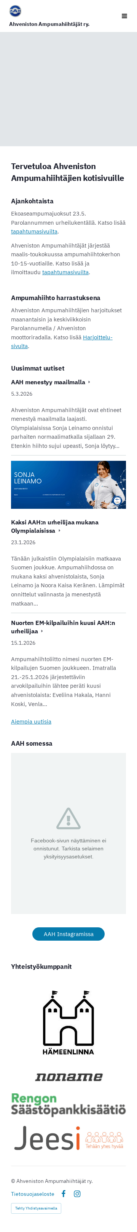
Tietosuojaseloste (32, 1194)
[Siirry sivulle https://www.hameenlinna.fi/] (68, 1022)
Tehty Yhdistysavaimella (36, 1208)
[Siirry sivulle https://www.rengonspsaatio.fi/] (68, 1105)
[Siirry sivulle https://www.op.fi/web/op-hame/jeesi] (68, 1137)
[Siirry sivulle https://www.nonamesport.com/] (68, 1077)
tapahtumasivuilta (34, 231)
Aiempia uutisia (31, 721)
